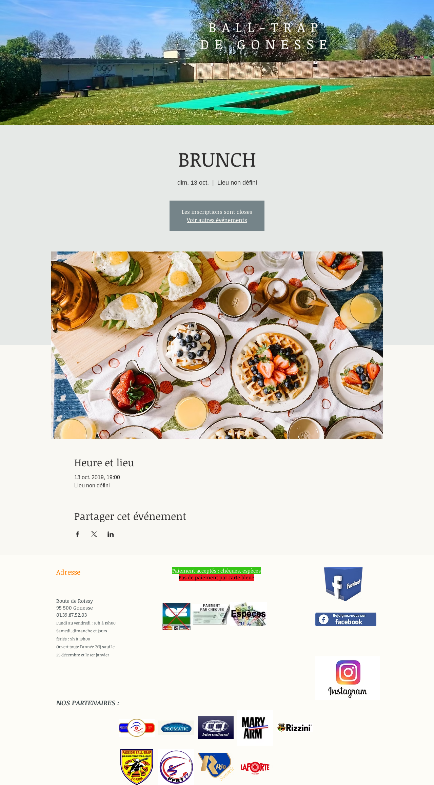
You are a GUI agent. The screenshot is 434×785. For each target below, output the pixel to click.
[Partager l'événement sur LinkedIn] (110, 534)
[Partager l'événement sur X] (94, 534)
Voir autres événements (217, 220)
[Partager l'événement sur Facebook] (77, 534)
